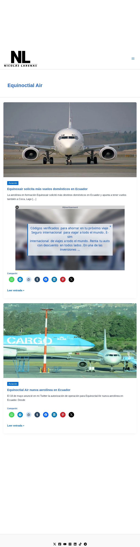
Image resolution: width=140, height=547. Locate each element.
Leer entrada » (15, 290)
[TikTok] (80, 544)
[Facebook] (59, 544)
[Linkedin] (75, 544)
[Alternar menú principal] (133, 58)
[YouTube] (64, 544)
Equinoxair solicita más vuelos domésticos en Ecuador (47, 189)
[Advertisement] (70, 24)
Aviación (13, 183)
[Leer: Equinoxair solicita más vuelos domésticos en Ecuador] (70, 139)
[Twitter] (54, 544)
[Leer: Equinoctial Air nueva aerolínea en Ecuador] (70, 340)
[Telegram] (85, 544)
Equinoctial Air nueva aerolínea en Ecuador (38, 390)
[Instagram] (70, 544)
